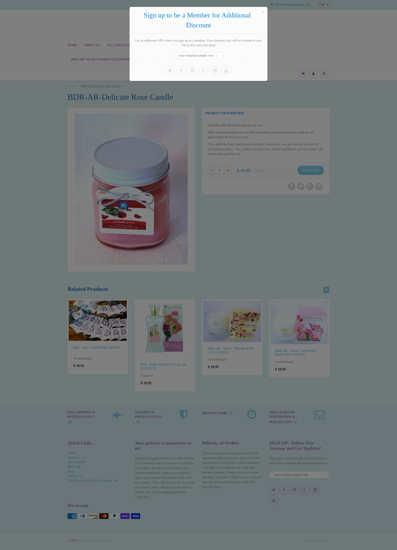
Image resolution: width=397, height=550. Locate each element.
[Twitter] (169, 70)
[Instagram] (214, 70)
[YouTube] (226, 70)
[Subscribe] (217, 56)
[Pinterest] (192, 70)
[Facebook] (181, 70)
